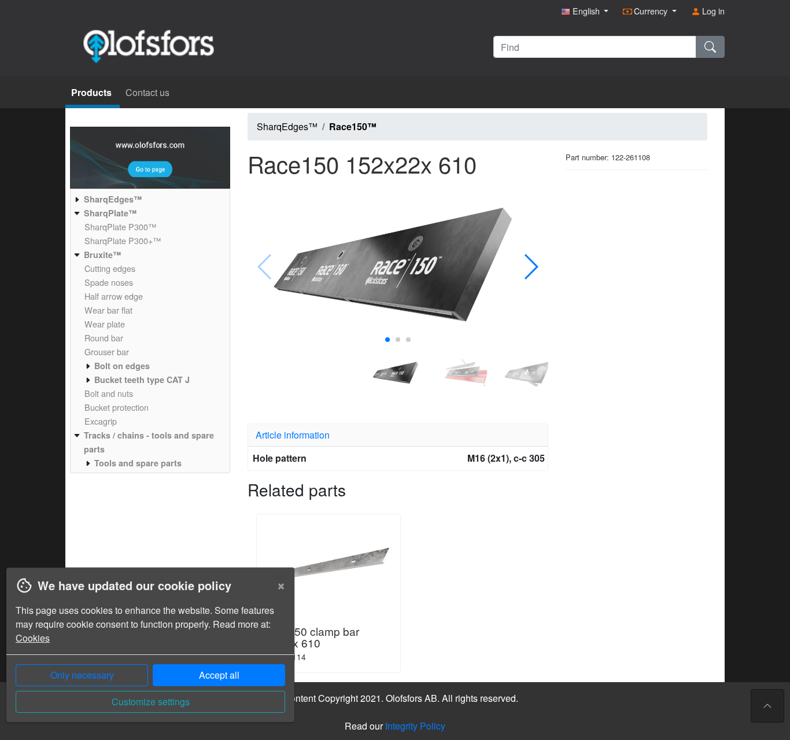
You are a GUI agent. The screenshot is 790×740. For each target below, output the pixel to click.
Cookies (33, 638)
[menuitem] (148, 199)
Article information (293, 434)
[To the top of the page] (767, 706)
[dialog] (147, 653)
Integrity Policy (415, 725)
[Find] (710, 47)
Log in (712, 11)
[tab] (398, 435)
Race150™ (352, 126)
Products (92, 92)
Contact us (147, 92)
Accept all (219, 675)
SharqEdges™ (287, 126)
